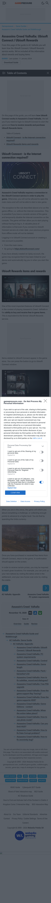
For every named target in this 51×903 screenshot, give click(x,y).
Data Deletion (11, 501)
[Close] (46, 401)
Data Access (25, 501)
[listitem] (25, 446)
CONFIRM (15, 493)
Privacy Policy (39, 501)
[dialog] (25, 451)
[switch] (41, 452)
